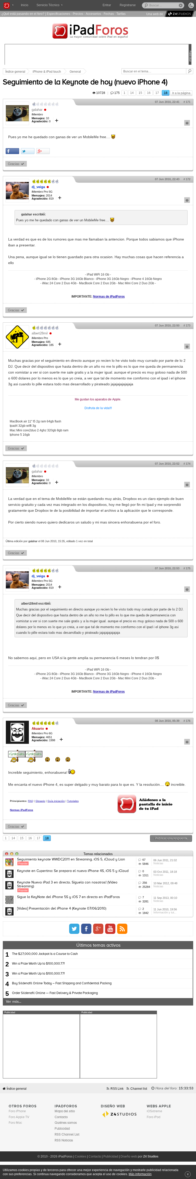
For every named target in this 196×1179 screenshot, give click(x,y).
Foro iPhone (17, 1111)
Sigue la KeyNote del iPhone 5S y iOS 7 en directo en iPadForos (68, 897)
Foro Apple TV (19, 1117)
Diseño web (128, 1156)
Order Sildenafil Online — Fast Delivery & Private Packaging (55, 993)
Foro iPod (153, 1117)
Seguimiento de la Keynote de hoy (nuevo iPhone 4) (85, 82)
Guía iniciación (56, 801)
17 (157, 92)
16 (149, 92)
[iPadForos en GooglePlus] (98, 929)
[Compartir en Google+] (43, 151)
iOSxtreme (154, 1111)
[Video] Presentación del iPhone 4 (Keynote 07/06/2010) (61, 908)
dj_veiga (38, 187)
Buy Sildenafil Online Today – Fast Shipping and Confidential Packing (62, 983)
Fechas (109, 13)
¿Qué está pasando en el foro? (23, 13)
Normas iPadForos (21, 810)
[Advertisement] (41, 1046)
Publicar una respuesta (171, 838)
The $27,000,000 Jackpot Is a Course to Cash (45, 954)
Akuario (38, 728)
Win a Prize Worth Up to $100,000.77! (38, 963)
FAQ (30, 801)
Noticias (158, 863)
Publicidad (110, 1156)
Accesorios (93, 13)
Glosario (40, 801)
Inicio (24, 5)
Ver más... (13, 1001)
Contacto (95, 1156)
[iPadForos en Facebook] (86, 929)
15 (140, 92)
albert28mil (40, 333)
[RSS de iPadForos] (122, 929)
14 (132, 92)
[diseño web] (178, 14)
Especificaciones (58, 13)
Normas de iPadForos (109, 296)
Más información (140, 1174)
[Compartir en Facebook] (12, 151)
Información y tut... (164, 912)
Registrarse (128, 5)
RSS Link (117, 1088)
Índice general (17, 1088)
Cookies (80, 1156)
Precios (78, 13)
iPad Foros (98, 31)
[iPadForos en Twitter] (74, 929)
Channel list (138, 1088)
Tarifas (121, 13)
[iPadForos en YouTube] (110, 929)
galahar (37, 109)
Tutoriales (73, 801)
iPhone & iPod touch (47, 71)
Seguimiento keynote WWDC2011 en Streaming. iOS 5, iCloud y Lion (71, 859)
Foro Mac (15, 1123)
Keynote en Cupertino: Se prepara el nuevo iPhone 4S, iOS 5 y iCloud (73, 871)
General (75, 71)
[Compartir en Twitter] (27, 151)
